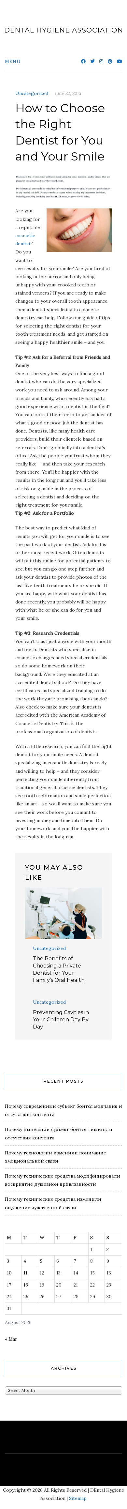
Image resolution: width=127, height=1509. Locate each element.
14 (76, 1273)
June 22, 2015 (68, 93)
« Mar (11, 1339)
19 (42, 1285)
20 (59, 1285)
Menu (13, 61)
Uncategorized (31, 93)
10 (9, 1273)
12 (42, 1273)
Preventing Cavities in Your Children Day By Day (61, 1019)
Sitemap (78, 1498)
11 (25, 1273)
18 (25, 1285)
